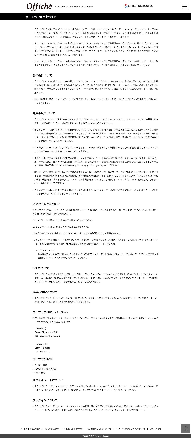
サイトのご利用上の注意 (30, 429)
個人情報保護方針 (52, 429)
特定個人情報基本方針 (73, 429)
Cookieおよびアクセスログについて (130, 429)
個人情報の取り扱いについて (99, 429)
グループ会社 (155, 429)
